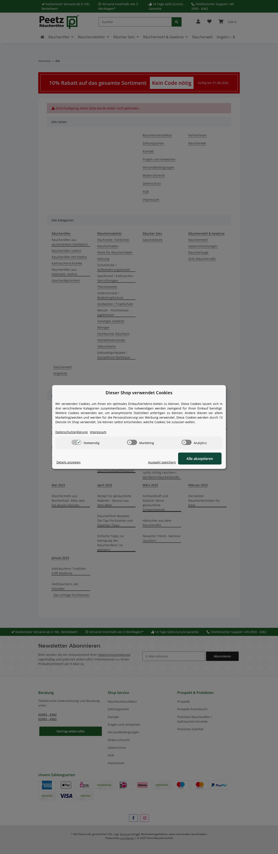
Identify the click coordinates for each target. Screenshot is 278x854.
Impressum (98, 432)
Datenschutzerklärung (71, 432)
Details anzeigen (68, 462)
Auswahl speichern (162, 462)
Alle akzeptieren (200, 458)
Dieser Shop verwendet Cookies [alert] (139, 393)
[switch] (76, 442)
